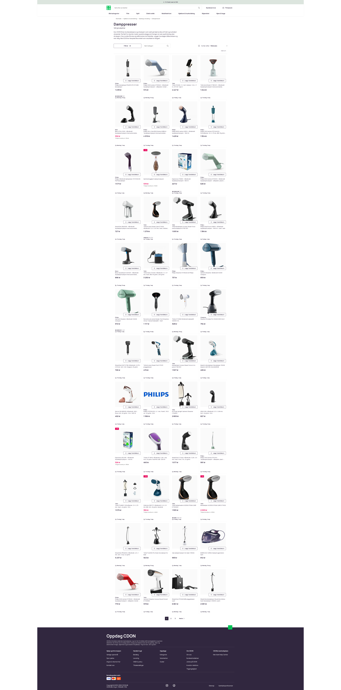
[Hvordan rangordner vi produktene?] (199, 46)
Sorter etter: (205, 46)
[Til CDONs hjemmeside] (109, 8)
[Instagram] (167, 237)
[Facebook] (174, 237)
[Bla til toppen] (230, 179)
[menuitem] (114, 13)
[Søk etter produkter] (199, 8)
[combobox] (157, 8)
